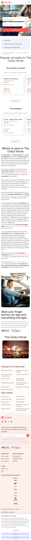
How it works (5, 458)
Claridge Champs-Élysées (7, 382)
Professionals (16, 456)
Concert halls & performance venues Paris (23, 52)
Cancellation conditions (8, 512)
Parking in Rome (20, 396)
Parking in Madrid (20, 399)
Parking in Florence (6, 404)
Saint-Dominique (5, 387)
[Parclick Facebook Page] (8, 421)
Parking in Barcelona (6, 399)
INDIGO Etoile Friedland (7, 389)
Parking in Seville (20, 401)
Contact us (4, 468)
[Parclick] (6, 2)
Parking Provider (17, 458)
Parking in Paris (5, 401)
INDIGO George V (5, 378)
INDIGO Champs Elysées (22, 374)
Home (2, 52)
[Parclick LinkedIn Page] (5, 421)
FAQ (2, 471)
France (6, 52)
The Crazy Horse (6, 53)
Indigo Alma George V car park (13, 196)
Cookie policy (13, 527)
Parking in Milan (5, 396)
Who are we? (5, 456)
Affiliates (15, 461)
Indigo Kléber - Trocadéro (22, 387)
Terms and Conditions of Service (10, 509)
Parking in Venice (5, 408)
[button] (15, 19)
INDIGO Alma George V (7, 370)
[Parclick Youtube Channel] (11, 421)
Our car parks (5, 461)
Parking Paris (12, 52)
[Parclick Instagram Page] (2, 421)
